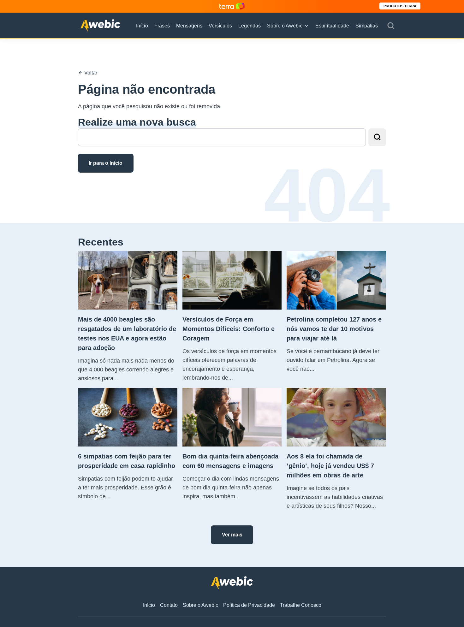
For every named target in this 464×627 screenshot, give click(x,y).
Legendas (249, 25)
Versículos (220, 25)
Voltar (90, 72)
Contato (169, 605)
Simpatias (366, 25)
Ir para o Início (105, 163)
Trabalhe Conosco (300, 605)
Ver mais (232, 534)
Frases (162, 25)
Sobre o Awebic (284, 25)
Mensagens (189, 25)
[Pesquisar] (390, 26)
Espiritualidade (332, 25)
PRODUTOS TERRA (400, 6)
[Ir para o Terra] (232, 6)
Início (142, 25)
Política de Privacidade (249, 605)
